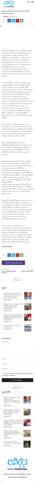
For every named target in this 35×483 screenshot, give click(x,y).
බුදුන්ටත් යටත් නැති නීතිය (27, 271)
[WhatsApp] (21, 20)
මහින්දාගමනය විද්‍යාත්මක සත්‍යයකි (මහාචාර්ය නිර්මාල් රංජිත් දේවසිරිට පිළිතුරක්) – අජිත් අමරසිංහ (13, 433)
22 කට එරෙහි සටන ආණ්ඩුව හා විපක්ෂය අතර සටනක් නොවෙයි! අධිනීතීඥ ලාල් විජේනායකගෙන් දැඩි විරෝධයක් (13, 317)
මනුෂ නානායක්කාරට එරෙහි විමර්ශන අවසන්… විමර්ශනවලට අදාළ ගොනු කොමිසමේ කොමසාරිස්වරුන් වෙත (13, 296)
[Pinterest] (17, 20)
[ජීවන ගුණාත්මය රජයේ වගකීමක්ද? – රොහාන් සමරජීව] (27, 444)
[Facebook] (9, 20)
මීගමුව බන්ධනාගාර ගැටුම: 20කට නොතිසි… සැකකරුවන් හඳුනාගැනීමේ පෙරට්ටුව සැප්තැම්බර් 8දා (13, 306)
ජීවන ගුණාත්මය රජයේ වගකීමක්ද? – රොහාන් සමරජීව (13, 442)
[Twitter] (13, 20)
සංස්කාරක (6, 16)
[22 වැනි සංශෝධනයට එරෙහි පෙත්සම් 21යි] (27, 328)
